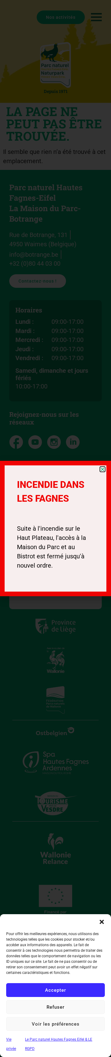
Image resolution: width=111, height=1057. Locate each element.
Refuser (55, 1007)
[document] (55, 528)
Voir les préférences (56, 1024)
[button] (102, 922)
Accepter (55, 990)
